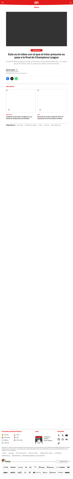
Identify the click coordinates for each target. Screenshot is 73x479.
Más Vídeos (10, 86)
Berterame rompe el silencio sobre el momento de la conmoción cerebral (50, 117)
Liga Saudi (9, 114)
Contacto (4, 453)
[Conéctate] (70, 2)
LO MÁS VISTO (36, 50)
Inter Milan (20, 125)
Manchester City (56, 125)
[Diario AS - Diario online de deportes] (36, 2)
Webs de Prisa (63, 461)
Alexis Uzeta (10, 70)
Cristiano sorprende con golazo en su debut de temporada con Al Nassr (19, 117)
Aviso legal (11, 453)
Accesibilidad (58, 453)
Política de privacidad (21, 453)
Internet (46, 125)
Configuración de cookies (46, 453)
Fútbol (40, 125)
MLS (38, 114)
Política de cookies (33, 453)
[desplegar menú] (2, 2)
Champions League (30, 125)
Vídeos (36, 7)
